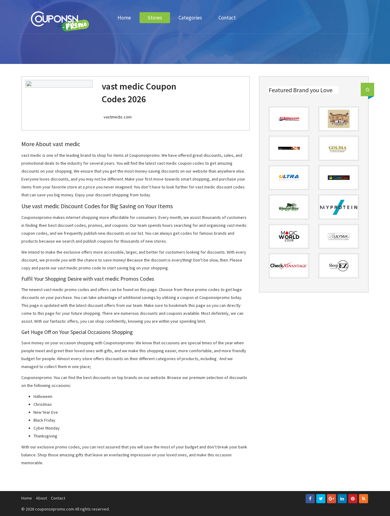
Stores (154, 17)
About (41, 498)
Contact (227, 17)
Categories (190, 17)
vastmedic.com (118, 117)
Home (124, 17)
